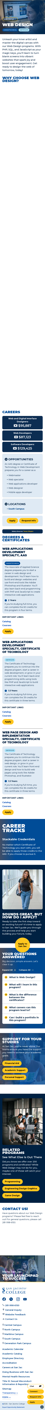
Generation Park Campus (17, 1343)
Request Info (35, 1397)
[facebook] (4, 1299)
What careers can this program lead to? (22, 1009)
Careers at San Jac (12, 1367)
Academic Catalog (12, 1354)
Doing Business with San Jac (17, 1372)
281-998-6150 (12, 1305)
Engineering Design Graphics (21, 1188)
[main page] (8, 4)
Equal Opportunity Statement (13, 1407)
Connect (34, 1391)
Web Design (9, 19)
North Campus (12, 1329)
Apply (32, 1402)
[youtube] (25, 1299)
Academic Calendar (12, 1349)
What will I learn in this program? (23, 986)
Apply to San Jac (22, 945)
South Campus (16, 509)
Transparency (9, 1393)
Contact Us (11, 1319)
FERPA (5, 1397)
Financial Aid (12, 1063)
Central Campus (13, 1325)
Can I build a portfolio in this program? (24, 1019)
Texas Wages (28, 531)
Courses (6, 625)
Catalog (6, 621)
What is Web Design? (22, 977)
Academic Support (15, 1070)
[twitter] (11, 1299)
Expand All (7, 970)
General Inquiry (13, 1310)
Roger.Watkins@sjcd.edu (22, 1242)
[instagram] (18, 1299)
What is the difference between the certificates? (23, 997)
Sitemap (6, 1389)
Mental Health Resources (16, 1376)
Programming (12, 1181)
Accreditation (9, 1363)
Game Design (12, 1195)
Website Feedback (15, 1314)
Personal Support (14, 1077)
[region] (22, 839)
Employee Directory (13, 1358)
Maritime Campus (13, 1334)
